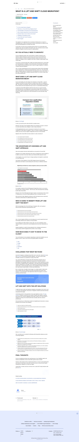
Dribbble (21, 434)
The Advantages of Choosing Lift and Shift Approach (27, 30)
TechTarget (21, 121)
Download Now (20, 281)
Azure (18, 244)
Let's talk (62, 3)
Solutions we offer (28, 421)
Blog (39, 425)
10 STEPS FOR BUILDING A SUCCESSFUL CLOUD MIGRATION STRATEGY (31, 378)
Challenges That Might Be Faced (23, 35)
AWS (18, 241)
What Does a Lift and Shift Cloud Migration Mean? (27, 28)
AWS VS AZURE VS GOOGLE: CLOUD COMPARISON (26, 382)
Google (18, 243)
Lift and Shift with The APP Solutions (24, 37)
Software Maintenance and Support (28, 423)
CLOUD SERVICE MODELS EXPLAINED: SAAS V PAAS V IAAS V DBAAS (30, 380)
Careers (34, 425)
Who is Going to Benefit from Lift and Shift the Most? (27, 32)
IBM (18, 248)
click (20, 367)
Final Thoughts (20, 38)
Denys (22, 390)
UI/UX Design (55, 423)
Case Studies (28, 425)
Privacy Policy (46, 438)
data (45, 255)
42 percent (19, 256)
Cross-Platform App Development (43, 423)
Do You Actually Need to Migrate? (23, 27)
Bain (20, 186)
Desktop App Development (49, 421)
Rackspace (19, 246)
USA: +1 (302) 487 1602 (57, 432)
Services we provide (38, 421)
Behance (21, 432)
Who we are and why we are (47, 425)
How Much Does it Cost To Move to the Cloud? (26, 33)
